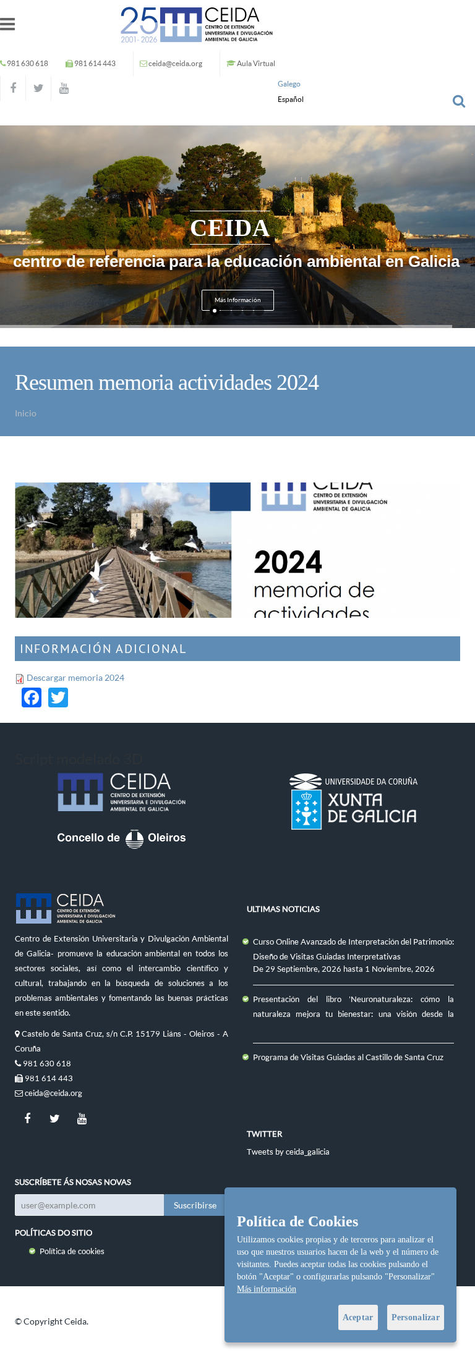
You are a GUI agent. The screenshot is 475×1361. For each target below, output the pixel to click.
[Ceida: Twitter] (38, 88)
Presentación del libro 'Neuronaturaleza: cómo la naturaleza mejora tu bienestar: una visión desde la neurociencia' (353, 1014)
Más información (266, 1289)
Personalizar (416, 1317)
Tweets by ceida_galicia (288, 1152)
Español (291, 99)
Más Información (238, 300)
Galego (289, 83)
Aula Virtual (256, 63)
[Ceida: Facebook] (13, 88)
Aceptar (358, 1317)
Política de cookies (72, 1251)
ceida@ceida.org (175, 63)
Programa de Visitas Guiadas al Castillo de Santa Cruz (348, 1057)
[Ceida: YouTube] (63, 88)
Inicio (25, 413)
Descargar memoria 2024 (75, 677)
